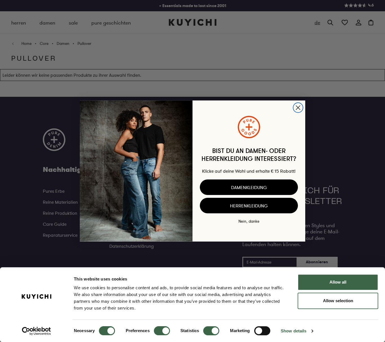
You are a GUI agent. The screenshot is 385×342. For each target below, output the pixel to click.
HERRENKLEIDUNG (249, 206)
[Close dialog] (298, 108)
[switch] (162, 330)
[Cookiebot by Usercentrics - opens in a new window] (36, 331)
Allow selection (338, 300)
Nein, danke (248, 221)
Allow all (337, 282)
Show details (293, 330)
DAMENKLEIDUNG (249, 187)
